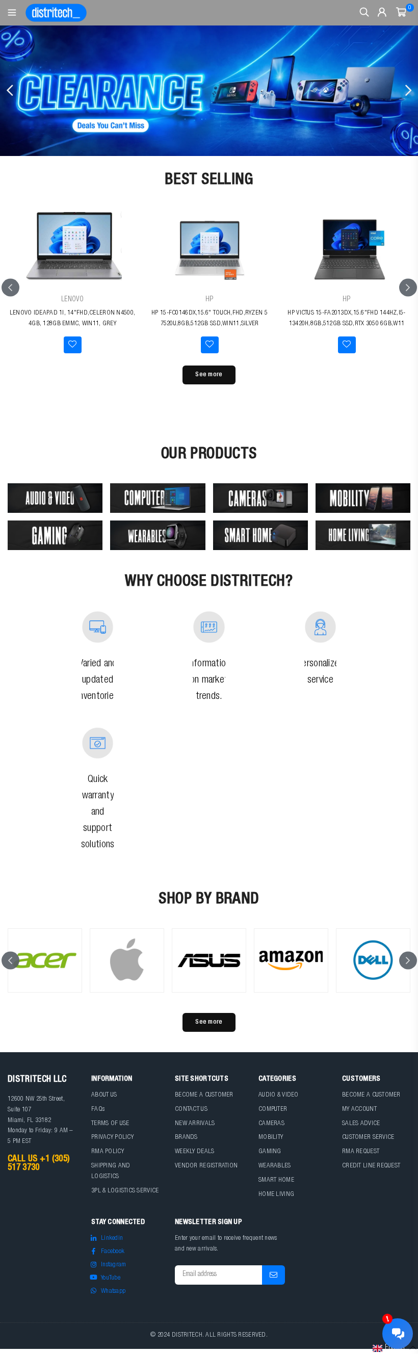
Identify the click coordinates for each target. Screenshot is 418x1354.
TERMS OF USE (110, 1124)
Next (408, 91)
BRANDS (186, 1137)
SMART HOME (276, 1180)
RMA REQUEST (360, 1152)
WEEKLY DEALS (194, 1152)
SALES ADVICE (361, 1124)
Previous (10, 91)
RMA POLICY (107, 1152)
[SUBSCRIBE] (273, 1275)
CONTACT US (191, 1109)
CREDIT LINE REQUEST (371, 1166)
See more (208, 375)
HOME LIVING (276, 1194)
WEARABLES (274, 1166)
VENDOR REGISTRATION (206, 1166)
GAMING (269, 1152)
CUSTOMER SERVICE (368, 1137)
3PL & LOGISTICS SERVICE (125, 1191)
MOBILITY (270, 1137)
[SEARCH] (364, 12)
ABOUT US (104, 1095)
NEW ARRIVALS (195, 1124)
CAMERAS (271, 1124)
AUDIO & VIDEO (278, 1095)
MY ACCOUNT (359, 1109)
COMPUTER (272, 1109)
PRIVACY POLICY (112, 1137)
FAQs (97, 1109)
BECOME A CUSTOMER (204, 1095)
